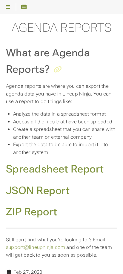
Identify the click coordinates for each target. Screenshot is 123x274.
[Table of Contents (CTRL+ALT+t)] (24, 7)
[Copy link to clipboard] (57, 70)
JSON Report (38, 190)
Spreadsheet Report (55, 169)
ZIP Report (31, 211)
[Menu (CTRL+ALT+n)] (8, 7)
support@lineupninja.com (35, 247)
